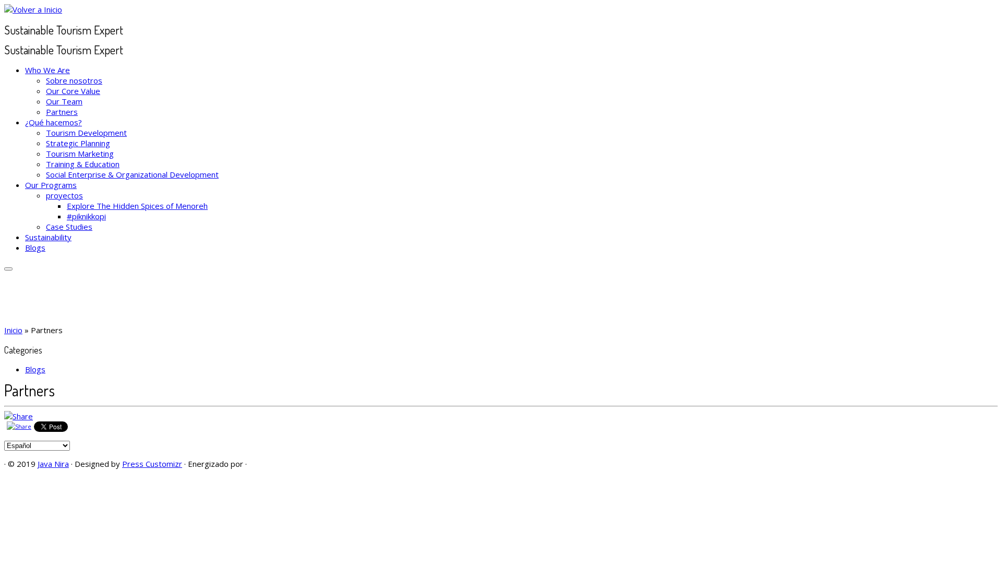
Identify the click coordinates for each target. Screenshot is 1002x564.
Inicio (13, 330)
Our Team (64, 101)
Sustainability (48, 237)
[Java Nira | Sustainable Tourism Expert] (33, 9)
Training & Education (83, 164)
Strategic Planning (78, 143)
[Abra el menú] (8, 269)
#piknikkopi (86, 216)
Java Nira (53, 464)
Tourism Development (86, 132)
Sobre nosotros (74, 80)
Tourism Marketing (80, 153)
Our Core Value (73, 91)
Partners (62, 112)
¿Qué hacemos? (53, 122)
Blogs (35, 247)
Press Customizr (152, 464)
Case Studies (69, 226)
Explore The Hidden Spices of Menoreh (137, 206)
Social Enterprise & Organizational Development (132, 174)
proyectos (64, 195)
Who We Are (47, 70)
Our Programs (51, 185)
